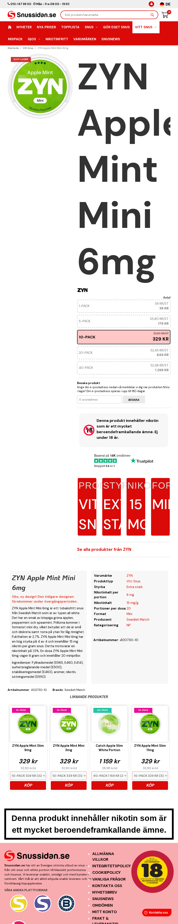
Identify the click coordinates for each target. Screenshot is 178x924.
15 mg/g (132, 603)
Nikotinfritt (57, 39)
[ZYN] (82, 290)
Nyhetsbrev (104, 892)
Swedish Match (138, 619)
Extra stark (124, 506)
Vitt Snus (143, 27)
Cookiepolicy (106, 872)
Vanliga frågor (109, 879)
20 (129, 608)
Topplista (70, 27)
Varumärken (84, 39)
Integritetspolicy (111, 866)
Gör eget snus (116, 27)
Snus (89, 27)
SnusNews (110, 39)
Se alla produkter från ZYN (104, 549)
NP (129, 625)
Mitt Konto (104, 911)
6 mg (130, 595)
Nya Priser (46, 27)
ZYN (130, 575)
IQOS (32, 39)
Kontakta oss (107, 885)
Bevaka (133, 399)
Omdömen (102, 905)
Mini (129, 614)
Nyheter (24, 27)
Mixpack (15, 39)
